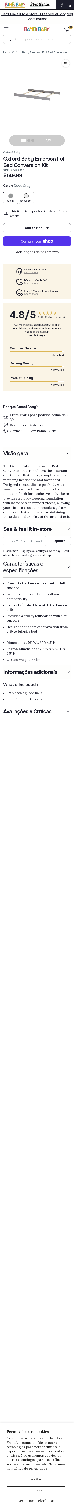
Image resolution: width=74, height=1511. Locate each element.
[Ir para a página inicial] (37, 29)
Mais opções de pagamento (37, 252)
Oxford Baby (11, 152)
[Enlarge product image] (66, 63)
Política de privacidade (29, 1468)
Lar (5, 52)
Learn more (31, 272)
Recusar (36, 1490)
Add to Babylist (37, 228)
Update (60, 541)
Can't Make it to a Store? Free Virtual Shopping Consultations (37, 16)
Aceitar (36, 1479)
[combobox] (38, 39)
